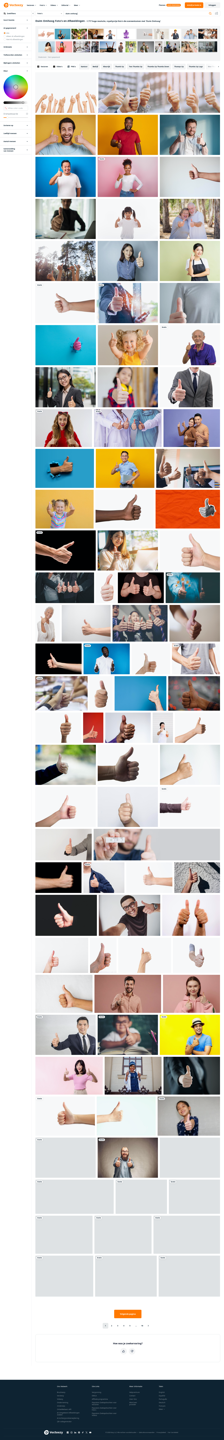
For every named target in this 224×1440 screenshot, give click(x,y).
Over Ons (133, 1399)
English (162, 1392)
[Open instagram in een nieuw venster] (71, 1432)
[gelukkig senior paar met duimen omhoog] (190, 219)
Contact (132, 1396)
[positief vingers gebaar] (191, 915)
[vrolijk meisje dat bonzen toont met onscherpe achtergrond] (189, 1116)
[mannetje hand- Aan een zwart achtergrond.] (65, 550)
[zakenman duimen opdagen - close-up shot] (65, 1158)
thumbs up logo (196, 66)
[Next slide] (216, 66)
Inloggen (212, 5)
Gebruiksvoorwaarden (147, 1432)
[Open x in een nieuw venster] (86, 1432)
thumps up (179, 66)
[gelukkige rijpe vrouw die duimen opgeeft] (47, 623)
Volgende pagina (128, 1314)
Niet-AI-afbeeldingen (14, 39)
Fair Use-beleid (173, 1432)
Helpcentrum (134, 1392)
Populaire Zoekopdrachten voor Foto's (104, 1409)
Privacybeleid (161, 1432)
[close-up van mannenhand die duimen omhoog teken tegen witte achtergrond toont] (124, 509)
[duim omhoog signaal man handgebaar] (141, 587)
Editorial (64, 5)
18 (142, 1326)
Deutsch (162, 1402)
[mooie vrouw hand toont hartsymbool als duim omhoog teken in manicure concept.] (123, 1235)
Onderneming (62, 1402)
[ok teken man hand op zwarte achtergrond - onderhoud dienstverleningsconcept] (66, 915)
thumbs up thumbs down (158, 66)
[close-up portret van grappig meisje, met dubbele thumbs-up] (128, 345)
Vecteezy (60, 1396)
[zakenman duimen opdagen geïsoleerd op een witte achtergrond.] (190, 387)
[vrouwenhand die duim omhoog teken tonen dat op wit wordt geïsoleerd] (58, 728)
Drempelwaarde (11, 114)
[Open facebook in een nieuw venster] (68, 1432)
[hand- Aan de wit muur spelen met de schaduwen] (197, 877)
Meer (76, 5)
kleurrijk (106, 66)
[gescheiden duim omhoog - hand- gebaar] (106, 587)
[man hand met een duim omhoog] (190, 177)
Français (162, 1406)
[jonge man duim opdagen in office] (64, 1235)
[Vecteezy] (13, 5)
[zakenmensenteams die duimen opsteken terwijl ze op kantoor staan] (64, 587)
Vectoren (30, 5)
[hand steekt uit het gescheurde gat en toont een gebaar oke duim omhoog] (64, 468)
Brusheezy (61, 1392)
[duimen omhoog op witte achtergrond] (65, 92)
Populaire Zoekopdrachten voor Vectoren (104, 1403)
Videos (53, 5)
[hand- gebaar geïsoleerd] (103, 955)
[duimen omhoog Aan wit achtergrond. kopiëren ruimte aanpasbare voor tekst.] (128, 765)
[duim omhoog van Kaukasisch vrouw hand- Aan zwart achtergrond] (58, 658)
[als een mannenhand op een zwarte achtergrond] (58, 877)
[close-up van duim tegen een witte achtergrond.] (194, 623)
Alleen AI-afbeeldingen (15, 36)
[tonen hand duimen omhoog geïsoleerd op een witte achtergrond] (64, 1276)
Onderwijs (61, 1406)
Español (162, 1396)
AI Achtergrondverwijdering (68, 1418)
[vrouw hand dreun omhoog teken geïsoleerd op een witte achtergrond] (65, 1116)
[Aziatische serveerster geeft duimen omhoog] (190, 261)
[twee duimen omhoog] (106, 658)
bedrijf (95, 66)
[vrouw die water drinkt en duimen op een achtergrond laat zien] (163, 728)
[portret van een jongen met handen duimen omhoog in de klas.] (128, 1035)
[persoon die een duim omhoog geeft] (61, 693)
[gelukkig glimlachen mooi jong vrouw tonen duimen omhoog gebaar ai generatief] (191, 994)
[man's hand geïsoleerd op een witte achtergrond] (189, 1276)
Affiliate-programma (100, 1399)
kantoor (84, 66)
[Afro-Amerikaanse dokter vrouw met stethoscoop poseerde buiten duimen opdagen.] (133, 1076)
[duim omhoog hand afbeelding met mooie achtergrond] (194, 693)
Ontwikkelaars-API (64, 1409)
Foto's (42, 5)
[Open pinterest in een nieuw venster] (79, 1432)
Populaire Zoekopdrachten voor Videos (104, 1414)
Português (163, 1399)
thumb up (119, 66)
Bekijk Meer (208, 47)
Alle (7, 33)
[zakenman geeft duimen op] (65, 219)
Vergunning (96, 1392)
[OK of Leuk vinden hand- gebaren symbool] (64, 994)
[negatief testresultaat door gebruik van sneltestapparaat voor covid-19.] (157, 844)
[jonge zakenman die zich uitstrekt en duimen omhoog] (193, 587)
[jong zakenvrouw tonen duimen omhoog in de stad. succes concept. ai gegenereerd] (65, 387)
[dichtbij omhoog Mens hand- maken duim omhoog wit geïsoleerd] (86, 623)
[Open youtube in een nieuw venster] (90, 1432)
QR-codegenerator (64, 1421)
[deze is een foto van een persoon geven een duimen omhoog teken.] (128, 728)
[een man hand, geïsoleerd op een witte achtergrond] (196, 955)
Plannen (162, 5)
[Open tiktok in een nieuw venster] (83, 1432)
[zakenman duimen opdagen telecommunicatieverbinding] (127, 303)
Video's (59, 66)
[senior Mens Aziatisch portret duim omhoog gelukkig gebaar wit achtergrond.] (190, 345)
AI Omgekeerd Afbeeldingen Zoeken (68, 1414)
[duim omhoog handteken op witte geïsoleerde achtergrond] (190, 807)
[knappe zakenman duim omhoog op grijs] (65, 1035)
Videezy (60, 1399)
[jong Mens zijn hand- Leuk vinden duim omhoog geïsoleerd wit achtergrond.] (65, 807)
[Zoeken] (210, 13)
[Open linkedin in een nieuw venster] (75, 1432)
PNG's (73, 66)
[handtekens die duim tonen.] (126, 1116)
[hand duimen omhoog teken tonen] (194, 1197)
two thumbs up (135, 66)
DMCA (94, 1396)
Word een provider (133, 1403)
